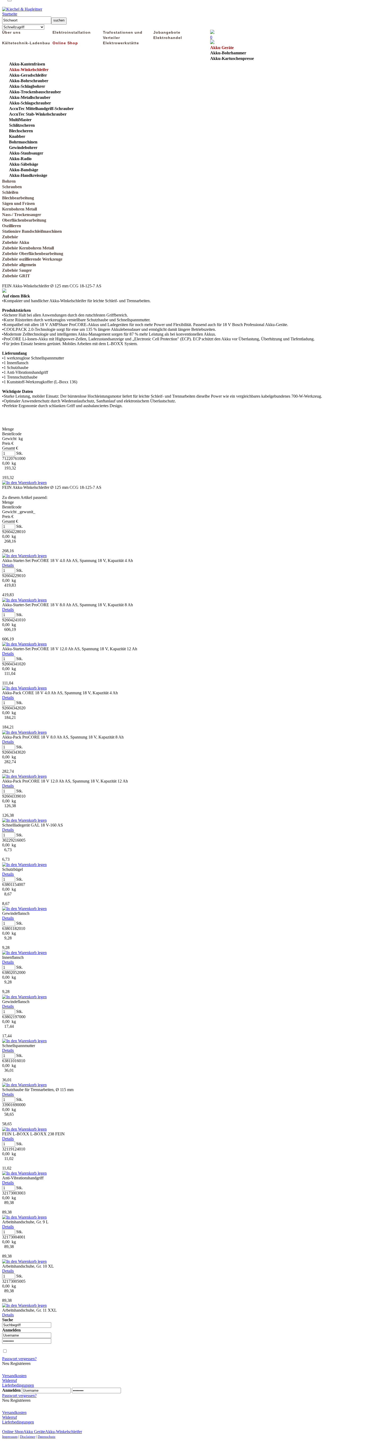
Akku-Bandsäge (23, 170)
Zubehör (10, 237)
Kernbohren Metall (19, 209)
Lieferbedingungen (18, 1385)
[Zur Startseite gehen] (22, 9)
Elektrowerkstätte (121, 43)
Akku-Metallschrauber (29, 97)
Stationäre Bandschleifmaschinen (32, 231)
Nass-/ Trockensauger (21, 214)
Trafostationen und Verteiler (122, 35)
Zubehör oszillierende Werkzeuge (32, 259)
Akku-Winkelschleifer (29, 69)
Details (8, 565)
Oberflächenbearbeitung (24, 220)
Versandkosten (14, 1375)
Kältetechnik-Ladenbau (26, 43)
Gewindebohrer (23, 147)
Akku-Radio (20, 158)
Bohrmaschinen (23, 142)
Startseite (9, 14)
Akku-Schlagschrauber (30, 103)
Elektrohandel (167, 38)
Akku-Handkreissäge (28, 175)
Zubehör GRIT (16, 276)
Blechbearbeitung (18, 198)
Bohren (9, 181)
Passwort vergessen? (19, 1358)
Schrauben (12, 186)
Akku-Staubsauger (26, 153)
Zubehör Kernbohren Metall (28, 248)
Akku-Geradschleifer (28, 75)
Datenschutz (46, 1437)
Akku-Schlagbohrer (27, 86)
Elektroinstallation (72, 32)
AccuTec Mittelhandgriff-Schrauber (41, 108)
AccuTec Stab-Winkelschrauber (38, 114)
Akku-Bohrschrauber (28, 80)
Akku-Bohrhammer (228, 53)
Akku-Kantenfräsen (27, 64)
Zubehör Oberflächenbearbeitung (32, 253)
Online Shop (65, 43)
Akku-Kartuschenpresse (232, 58)
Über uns (11, 32)
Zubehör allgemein (19, 264)
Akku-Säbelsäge (23, 164)
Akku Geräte (222, 47)
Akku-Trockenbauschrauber (35, 92)
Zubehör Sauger (17, 270)
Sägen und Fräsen (18, 203)
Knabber (17, 136)
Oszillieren (11, 225)
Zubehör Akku (15, 242)
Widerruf (9, 1380)
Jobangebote (166, 32)
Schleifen (10, 192)
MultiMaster (20, 119)
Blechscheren (21, 131)
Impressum (10, 1437)
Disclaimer (27, 1437)
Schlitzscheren (22, 125)
